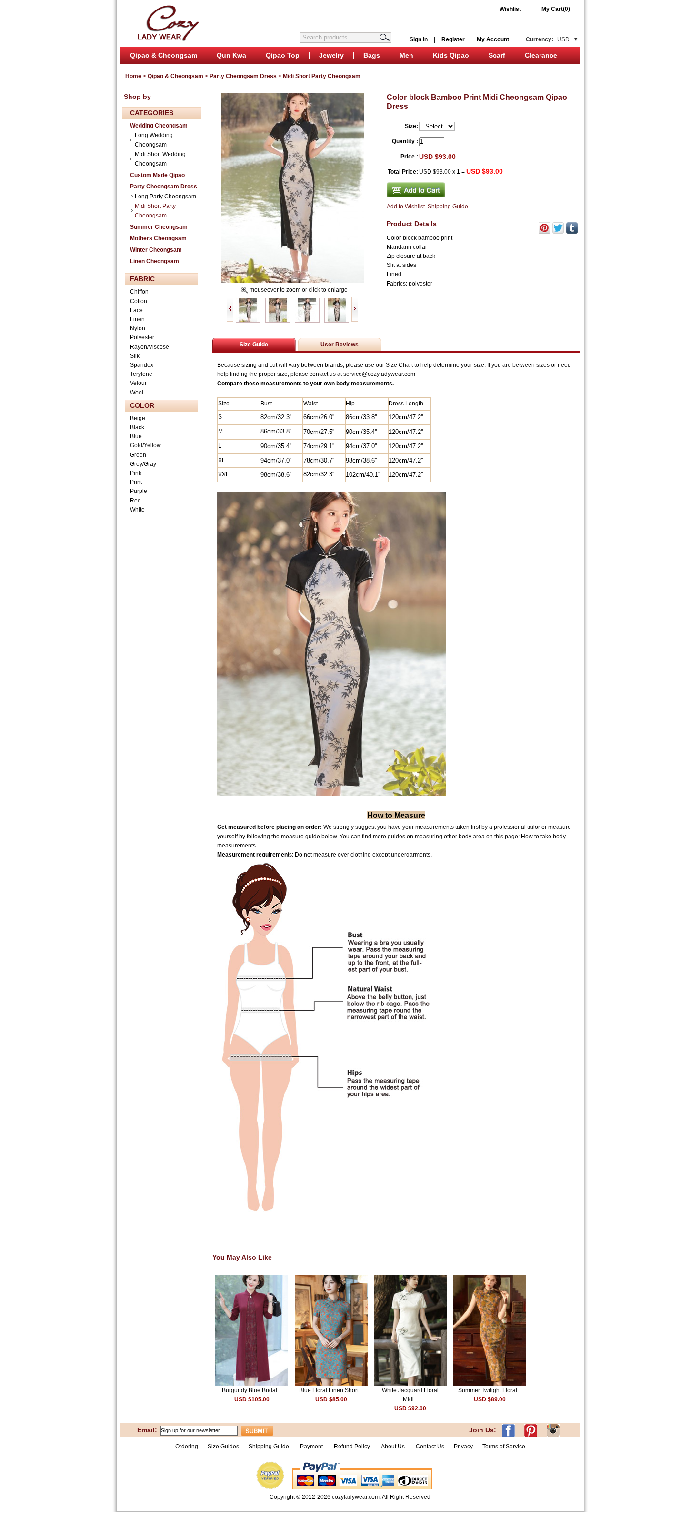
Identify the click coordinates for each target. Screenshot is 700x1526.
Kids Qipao (451, 55)
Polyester (142, 337)
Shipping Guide (448, 206)
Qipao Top (283, 55)
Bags (371, 55)
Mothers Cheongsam (158, 238)
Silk (135, 356)
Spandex (141, 365)
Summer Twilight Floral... (489, 1390)
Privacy (463, 1446)
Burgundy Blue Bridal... (251, 1390)
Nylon (137, 328)
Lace (136, 310)
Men (406, 55)
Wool (136, 392)
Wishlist (510, 9)
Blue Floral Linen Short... (331, 1390)
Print (136, 482)
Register (453, 39)
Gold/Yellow (145, 445)
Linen (137, 319)
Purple (138, 491)
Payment (311, 1446)
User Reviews (339, 344)
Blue (136, 436)
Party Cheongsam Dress (243, 76)
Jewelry (331, 55)
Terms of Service (503, 1446)
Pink (135, 473)
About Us (393, 1446)
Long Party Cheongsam (165, 196)
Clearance (541, 55)
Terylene (141, 374)
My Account (493, 39)
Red (135, 500)
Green (138, 455)
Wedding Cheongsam (159, 125)
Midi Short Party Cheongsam (321, 76)
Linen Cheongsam (154, 261)
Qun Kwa (231, 55)
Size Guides (223, 1446)
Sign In (419, 39)
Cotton (138, 301)
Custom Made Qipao (157, 175)
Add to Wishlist (406, 206)
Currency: (548, 39)
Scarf (497, 55)
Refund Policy (352, 1446)
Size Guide (254, 344)
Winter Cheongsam (156, 249)
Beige (137, 418)
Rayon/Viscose (149, 347)
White (137, 509)
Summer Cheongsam (159, 227)
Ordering (186, 1446)
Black (137, 427)
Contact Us (430, 1446)
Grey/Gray (143, 464)
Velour (138, 383)
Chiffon (139, 291)
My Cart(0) (555, 9)
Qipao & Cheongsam (163, 55)
